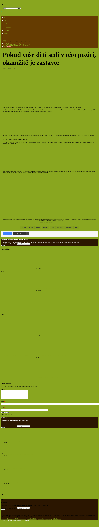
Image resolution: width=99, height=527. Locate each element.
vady (76, 227)
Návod (22, 519)
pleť (27, 519)
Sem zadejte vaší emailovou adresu (9, 243)
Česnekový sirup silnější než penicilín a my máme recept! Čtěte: (18, 454)
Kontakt (5, 5)
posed (53, 227)
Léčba (17, 519)
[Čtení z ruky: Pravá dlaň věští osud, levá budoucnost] (11, 266)
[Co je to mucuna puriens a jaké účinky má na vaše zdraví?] (50, 263)
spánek (47, 519)
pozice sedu (60, 227)
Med (20, 519)
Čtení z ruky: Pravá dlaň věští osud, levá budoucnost (12, 269)
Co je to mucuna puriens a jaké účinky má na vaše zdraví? (49, 266)
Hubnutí (9, 519)
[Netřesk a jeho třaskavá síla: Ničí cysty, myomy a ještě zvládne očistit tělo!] (11, 439)
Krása (4, 40)
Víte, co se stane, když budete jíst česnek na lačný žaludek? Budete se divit (20, 482)
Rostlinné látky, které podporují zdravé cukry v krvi (15, 468)
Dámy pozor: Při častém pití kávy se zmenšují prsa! (47, 288)
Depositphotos (56, 222)
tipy (51, 519)
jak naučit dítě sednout (27, 227)
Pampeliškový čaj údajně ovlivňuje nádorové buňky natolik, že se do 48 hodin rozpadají (23, 495)
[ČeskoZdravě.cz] (5, 11)
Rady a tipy (6, 30)
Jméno (3, 401)
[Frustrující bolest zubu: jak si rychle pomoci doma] (48, 375)
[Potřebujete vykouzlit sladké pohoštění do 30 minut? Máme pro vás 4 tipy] (50, 308)
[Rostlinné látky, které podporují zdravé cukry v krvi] (10, 467)
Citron (2, 519)
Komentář (3, 389)
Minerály (8, 27)
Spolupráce (6, 1)
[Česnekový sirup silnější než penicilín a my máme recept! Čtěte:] (11, 453)
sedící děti (69, 227)
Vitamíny (8, 23)
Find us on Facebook (5, 416)
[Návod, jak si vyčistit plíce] (48, 330)
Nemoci (7, 46)
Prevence (5, 33)
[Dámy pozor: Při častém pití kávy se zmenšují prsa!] (48, 286)
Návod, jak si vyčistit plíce (42, 333)
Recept (44, 519)
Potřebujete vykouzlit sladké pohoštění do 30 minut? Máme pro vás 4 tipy (52, 310)
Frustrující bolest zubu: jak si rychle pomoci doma (47, 377)
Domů (4, 17)
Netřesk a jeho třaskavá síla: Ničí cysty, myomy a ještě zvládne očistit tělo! (20, 441)
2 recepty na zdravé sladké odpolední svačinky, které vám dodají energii (52, 355)
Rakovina (40, 519)
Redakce (5, 3)
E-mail (3, 407)
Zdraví (5, 20)
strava (49, 519)
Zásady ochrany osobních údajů (10, 4)
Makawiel (4, 68)
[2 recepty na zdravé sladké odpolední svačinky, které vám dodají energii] (48, 353)
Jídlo (4, 36)
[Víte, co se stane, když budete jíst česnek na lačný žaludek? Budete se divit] (11, 480)
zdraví (55, 518)
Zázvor (59, 519)
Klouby (38, 227)
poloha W (45, 227)
